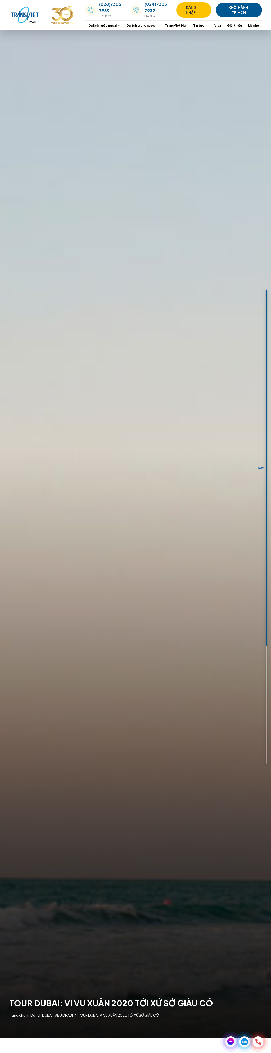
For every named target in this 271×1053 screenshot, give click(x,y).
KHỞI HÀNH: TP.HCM (239, 10)
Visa (217, 25)
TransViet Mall (176, 25)
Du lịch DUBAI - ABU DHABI (51, 1015)
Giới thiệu (234, 25)
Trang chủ (17, 1015)
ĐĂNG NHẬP (191, 10)
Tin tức (198, 25)
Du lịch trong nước (141, 25)
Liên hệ (253, 25)
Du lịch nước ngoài (102, 25)
